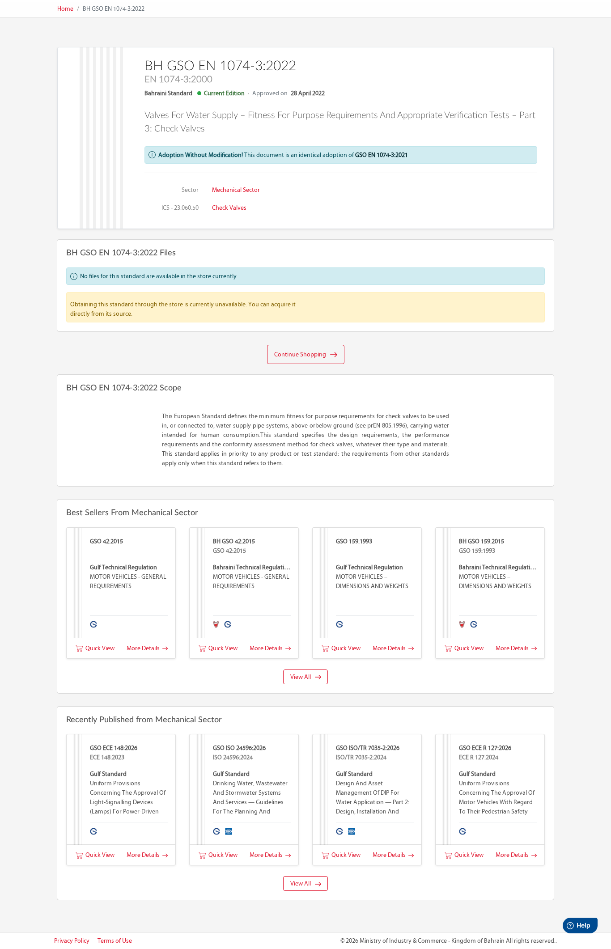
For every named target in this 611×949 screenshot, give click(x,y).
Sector (190, 190)
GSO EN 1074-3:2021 (381, 155)
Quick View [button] (99, 648)
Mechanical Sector (236, 190)
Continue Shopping (302, 354)
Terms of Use (115, 941)
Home (65, 9)
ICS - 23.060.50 (180, 208)
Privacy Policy (71, 941)
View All (302, 677)
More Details (144, 648)
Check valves (229, 208)
